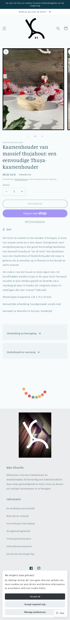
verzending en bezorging (22, 333)
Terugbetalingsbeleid (18, 531)
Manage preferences (35, 612)
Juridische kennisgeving (20, 553)
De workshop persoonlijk (21, 508)
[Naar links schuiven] (27, 136)
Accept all (35, 596)
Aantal (6, 185)
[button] (4, 28)
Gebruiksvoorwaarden (19, 546)
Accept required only (35, 604)
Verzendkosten (21, 179)
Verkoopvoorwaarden (19, 538)
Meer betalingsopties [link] (35, 221)
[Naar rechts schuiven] (42, 136)
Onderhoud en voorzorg (21, 352)
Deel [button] (9, 229)
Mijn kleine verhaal (18, 516)
